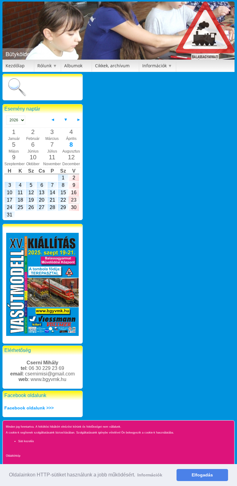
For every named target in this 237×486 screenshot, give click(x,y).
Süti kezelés (26, 441)
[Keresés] (17, 88)
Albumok (73, 66)
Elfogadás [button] (202, 474)
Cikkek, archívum (112, 66)
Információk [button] (149, 474)
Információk (154, 66)
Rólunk (44, 66)
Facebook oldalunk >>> (29, 407)
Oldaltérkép (13, 455)
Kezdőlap (15, 66)
